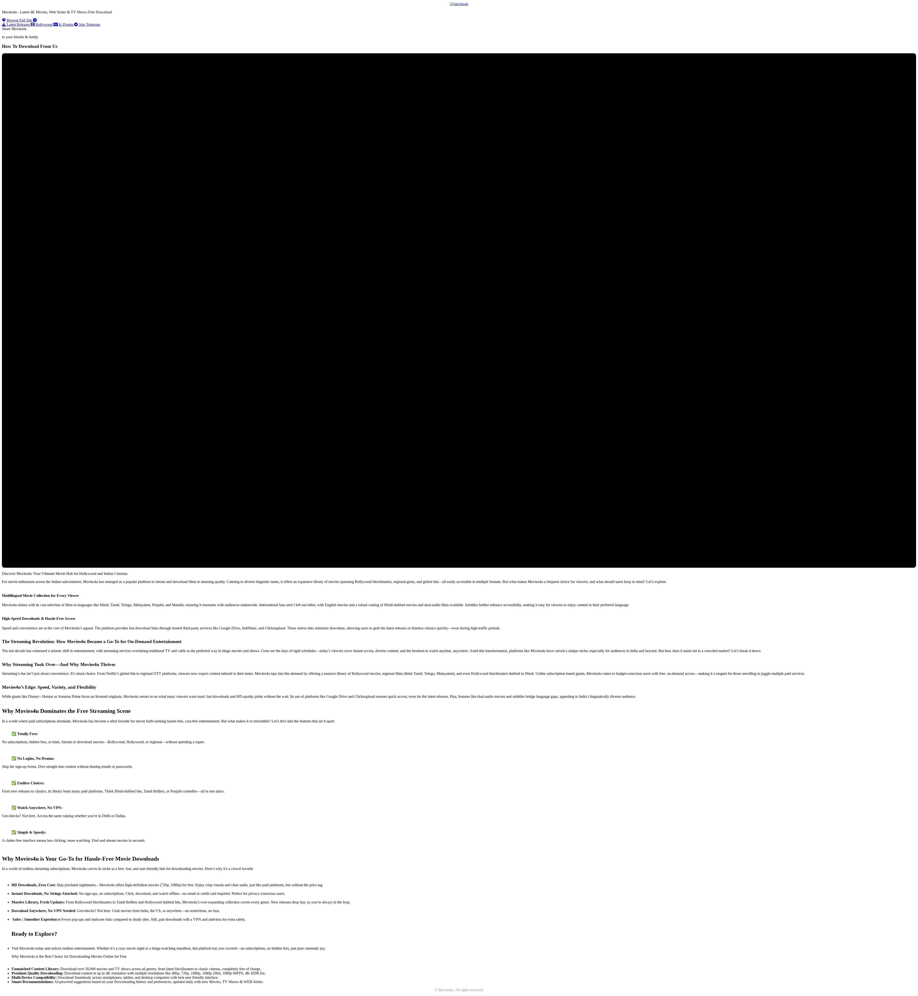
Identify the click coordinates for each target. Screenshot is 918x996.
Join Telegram (89, 24)
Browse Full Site (19, 20)
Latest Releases (18, 24)
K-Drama (66, 24)
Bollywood (44, 24)
